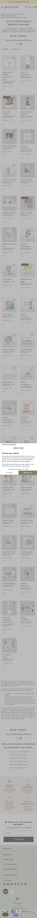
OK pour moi (27, 472)
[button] (5, 914)
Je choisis (9, 472)
